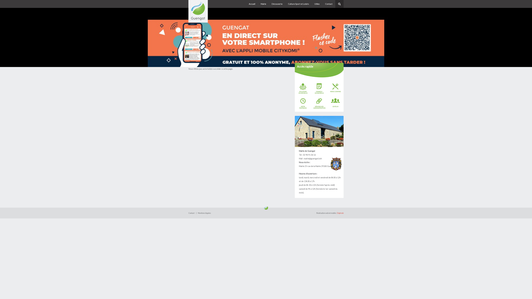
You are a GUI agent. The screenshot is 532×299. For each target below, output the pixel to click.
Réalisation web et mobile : (330, 213)
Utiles (317, 4)
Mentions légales (204, 213)
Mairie (263, 4)
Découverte (277, 4)
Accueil (252, 4)
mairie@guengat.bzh (313, 158)
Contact (328, 4)
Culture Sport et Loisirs (298, 4)
